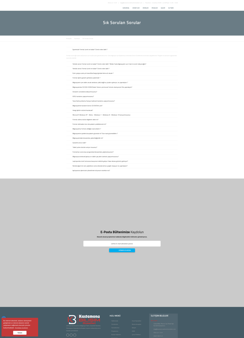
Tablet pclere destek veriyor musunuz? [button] (85, 147)
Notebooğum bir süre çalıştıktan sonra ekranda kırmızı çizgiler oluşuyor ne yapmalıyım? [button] (100, 166)
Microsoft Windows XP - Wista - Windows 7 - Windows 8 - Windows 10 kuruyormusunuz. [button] (102, 115)
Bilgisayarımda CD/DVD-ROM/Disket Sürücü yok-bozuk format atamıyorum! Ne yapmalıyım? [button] (102, 87)
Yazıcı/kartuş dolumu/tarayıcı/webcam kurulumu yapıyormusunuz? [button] (94, 101)
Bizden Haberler (116, 335)
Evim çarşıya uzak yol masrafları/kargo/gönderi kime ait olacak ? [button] (93, 73)
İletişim (134, 328)
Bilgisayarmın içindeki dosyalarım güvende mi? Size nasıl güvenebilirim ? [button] (95, 133)
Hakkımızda (114, 321)
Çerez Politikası (136, 335)
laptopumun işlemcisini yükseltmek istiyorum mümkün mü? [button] (91, 170)
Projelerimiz (114, 331)
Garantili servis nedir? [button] (79, 143)
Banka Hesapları (136, 324)
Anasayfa (68, 38)
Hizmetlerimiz (115, 328)
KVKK (133, 331)
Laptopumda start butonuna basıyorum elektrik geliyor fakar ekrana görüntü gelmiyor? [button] (100, 161)
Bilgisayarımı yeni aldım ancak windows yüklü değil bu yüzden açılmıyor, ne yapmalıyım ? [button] (100, 82)
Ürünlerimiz (114, 324)
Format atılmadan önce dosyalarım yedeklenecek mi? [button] (89, 124)
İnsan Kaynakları (136, 321)
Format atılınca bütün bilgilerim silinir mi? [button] (85, 119)
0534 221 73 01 (112, 3)
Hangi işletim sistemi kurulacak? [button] (83, 110)
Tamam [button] (20, 333)
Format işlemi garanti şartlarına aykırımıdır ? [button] (86, 78)
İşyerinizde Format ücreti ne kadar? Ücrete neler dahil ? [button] (90, 49)
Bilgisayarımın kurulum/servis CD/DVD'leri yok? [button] (87, 105)
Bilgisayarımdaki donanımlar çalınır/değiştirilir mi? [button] (88, 138)
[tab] (122, 49)
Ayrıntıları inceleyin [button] (21, 328)
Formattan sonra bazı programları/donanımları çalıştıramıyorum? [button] (93, 152)
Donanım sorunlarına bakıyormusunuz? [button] (85, 92)
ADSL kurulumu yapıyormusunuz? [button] (83, 96)
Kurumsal (77, 38)
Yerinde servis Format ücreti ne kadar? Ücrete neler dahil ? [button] (91, 68)
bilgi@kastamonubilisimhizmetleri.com (131, 3)
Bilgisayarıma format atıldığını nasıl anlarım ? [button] (87, 129)
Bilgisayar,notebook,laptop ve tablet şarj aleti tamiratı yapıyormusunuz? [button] (96, 156)
